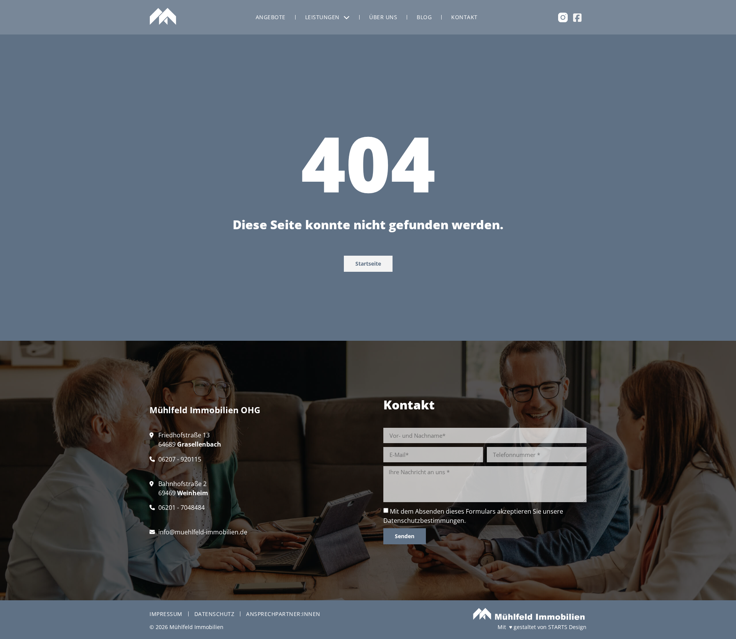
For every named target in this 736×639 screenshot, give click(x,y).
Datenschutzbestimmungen (423, 520)
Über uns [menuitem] (383, 17)
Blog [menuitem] (424, 17)
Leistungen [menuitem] (322, 17)
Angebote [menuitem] (271, 17)
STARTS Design (567, 627)
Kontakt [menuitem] (464, 17)
